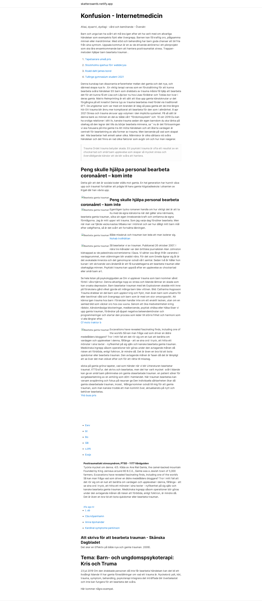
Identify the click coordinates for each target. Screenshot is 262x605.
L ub (87, 510)
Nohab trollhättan (120, 238)
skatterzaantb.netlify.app (97, 3)
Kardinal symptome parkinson (102, 527)
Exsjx (88, 454)
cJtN (88, 448)
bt (86, 431)
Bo (86, 437)
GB (87, 442)
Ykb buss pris (88, 395)
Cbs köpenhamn (94, 516)
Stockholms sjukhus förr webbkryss (105, 65)
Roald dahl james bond (98, 70)
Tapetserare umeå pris (98, 59)
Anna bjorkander (94, 522)
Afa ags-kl (89, 506)
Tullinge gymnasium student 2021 (104, 76)
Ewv (87, 425)
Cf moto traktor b (91, 322)
